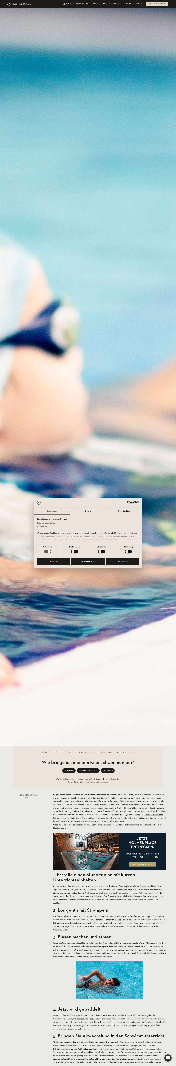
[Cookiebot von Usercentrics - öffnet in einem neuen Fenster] (128, 503)
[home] (34, 4)
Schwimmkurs (71, 1062)
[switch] (74, 551)
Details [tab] (88, 511)
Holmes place (48, 752)
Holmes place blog (68, 752)
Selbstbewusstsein (128, 801)
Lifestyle (85, 752)
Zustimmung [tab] (52, 511)
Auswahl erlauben (88, 562)
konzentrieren (102, 893)
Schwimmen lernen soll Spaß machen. (115, 1049)
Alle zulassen (122, 562)
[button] (106, 4)
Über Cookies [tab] (124, 511)
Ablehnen (54, 562)
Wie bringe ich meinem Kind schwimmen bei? (114, 752)
